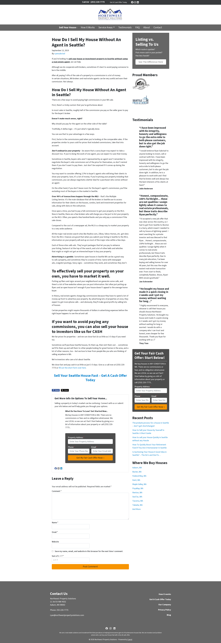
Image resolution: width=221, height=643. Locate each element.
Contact (158, 27)
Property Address (76, 437)
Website (55, 541)
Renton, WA (137, 492)
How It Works (88, 27)
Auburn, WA (137, 467)
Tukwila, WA (137, 505)
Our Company (164, 604)
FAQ (137, 27)
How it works (165, 594)
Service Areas (105, 27)
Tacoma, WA (137, 500)
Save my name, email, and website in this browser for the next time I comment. (89, 551)
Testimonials (125, 27)
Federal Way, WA (139, 476)
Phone (71, 447)
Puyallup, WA (137, 488)
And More (136, 509)
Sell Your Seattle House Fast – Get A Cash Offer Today (90, 378)
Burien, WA (136, 471)
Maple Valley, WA (139, 484)
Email (94, 447)
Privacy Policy (164, 609)
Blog (169, 615)
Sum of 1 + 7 (58, 556)
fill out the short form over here (72, 367)
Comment (57, 491)
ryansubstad (59, 53)
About (146, 27)
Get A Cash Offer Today (118, 2)
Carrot (129, 639)
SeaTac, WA (137, 496)
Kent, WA (136, 480)
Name (55, 522)
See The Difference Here (151, 62)
